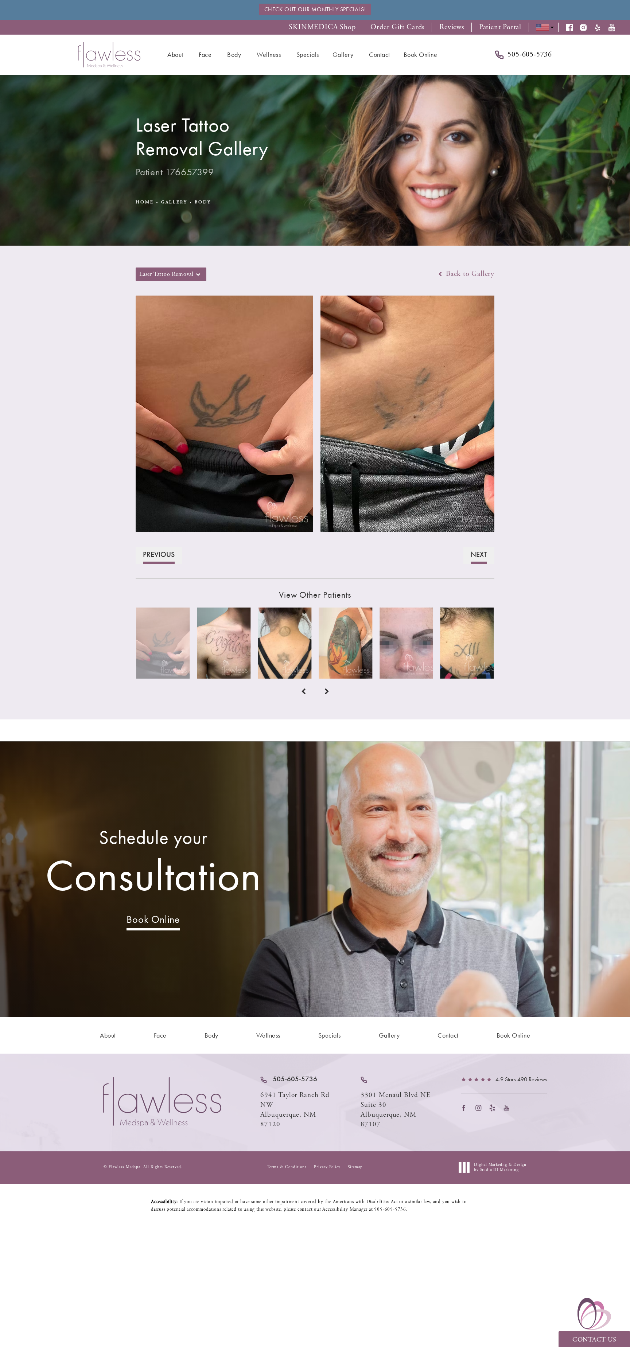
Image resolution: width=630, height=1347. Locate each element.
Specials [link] (307, 54)
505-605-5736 (390, 1209)
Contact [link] (379, 54)
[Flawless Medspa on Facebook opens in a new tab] (466, 1107)
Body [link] (234, 54)
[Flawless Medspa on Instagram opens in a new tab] (480, 1107)
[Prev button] (303, 692)
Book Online (153, 919)
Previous (159, 554)
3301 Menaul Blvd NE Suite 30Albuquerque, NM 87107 (396, 1110)
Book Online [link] (421, 54)
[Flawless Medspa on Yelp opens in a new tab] (494, 1107)
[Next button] (326, 692)
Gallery (174, 202)
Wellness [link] (269, 54)
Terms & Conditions (287, 1167)
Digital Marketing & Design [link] (500, 1167)
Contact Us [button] (594, 1339)
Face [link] (205, 54)
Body (203, 202)
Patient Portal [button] (500, 27)
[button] (573, 27)
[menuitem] (176, 54)
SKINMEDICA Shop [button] (322, 27)
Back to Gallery (469, 274)
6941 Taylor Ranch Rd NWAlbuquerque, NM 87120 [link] (295, 1110)
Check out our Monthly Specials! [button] (315, 9)
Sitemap (355, 1167)
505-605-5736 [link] (530, 54)
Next (479, 554)
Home (145, 202)
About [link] (175, 54)
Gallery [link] (343, 54)
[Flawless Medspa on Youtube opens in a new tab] (508, 1107)
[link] (288, 1079)
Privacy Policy (327, 1167)
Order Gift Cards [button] (397, 27)
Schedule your (153, 863)
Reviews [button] (451, 27)
